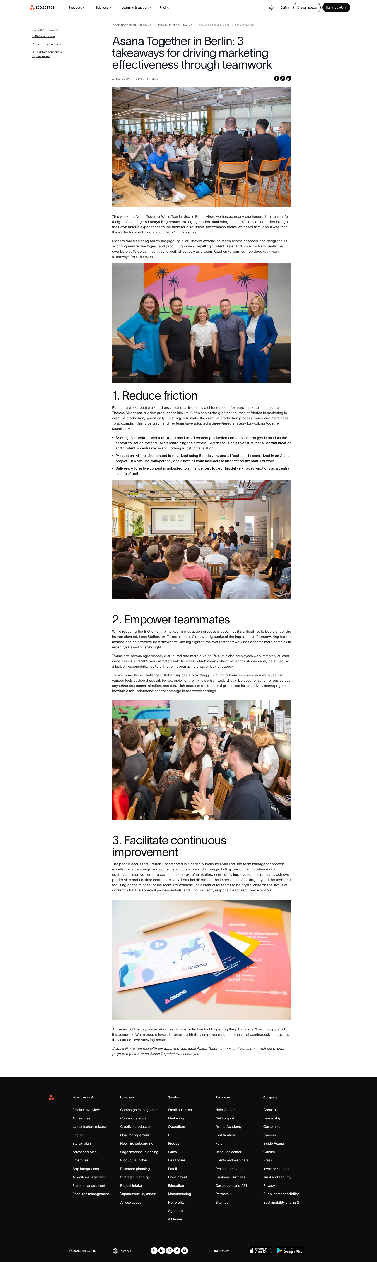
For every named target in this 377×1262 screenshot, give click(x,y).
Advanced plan (84, 1152)
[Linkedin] (161, 1250)
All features (81, 1118)
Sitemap (222, 1202)
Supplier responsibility (281, 1194)
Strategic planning (134, 1177)
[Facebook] (176, 1250)
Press (267, 1160)
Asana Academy (229, 1126)
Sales (172, 1152)
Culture (269, 1152)
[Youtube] (184, 1250)
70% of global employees (233, 656)
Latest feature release (89, 1126)
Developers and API (231, 1185)
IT (169, 1135)
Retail (172, 1169)
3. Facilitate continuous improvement (47, 54)
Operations (177, 1126)
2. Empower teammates (47, 44)
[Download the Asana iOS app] (261, 1250)
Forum (220, 1143)
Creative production (136, 1126)
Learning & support (135, 7)
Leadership (272, 1118)
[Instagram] (169, 1250)
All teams (175, 1219)
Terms (211, 1250)
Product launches (134, 1160)
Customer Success (230, 1177)
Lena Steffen (149, 637)
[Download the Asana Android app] (289, 1250)
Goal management (134, 1135)
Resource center (228, 1152)
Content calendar (134, 1118)
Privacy (269, 1185)
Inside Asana (273, 1143)
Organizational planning (139, 1152)
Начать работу (336, 7)
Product (174, 1143)
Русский (125, 1251)
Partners (222, 1194)
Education (176, 1185)
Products (75, 7)
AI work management (89, 1177)
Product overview (86, 1110)
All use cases (130, 1202)
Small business (180, 1110)
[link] (132, 26)
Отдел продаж (307, 7)
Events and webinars (232, 1160)
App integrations (85, 1169)
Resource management (90, 1194)
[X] (154, 1250)
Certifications (226, 1135)
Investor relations (276, 1169)
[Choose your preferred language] (271, 7)
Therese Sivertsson (127, 413)
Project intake (131, 1185)
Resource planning (135, 1169)
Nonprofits (176, 1202)
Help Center (225, 1110)
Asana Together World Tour (156, 216)
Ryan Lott (227, 864)
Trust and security (277, 1177)
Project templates (229, 1169)
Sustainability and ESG (281, 1202)
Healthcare (176, 1160)
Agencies (175, 1211)
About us (270, 1110)
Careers (269, 1135)
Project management (88, 1185)
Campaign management (139, 1110)
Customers (271, 1126)
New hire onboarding (136, 1143)
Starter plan (81, 1143)
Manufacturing (179, 1194)
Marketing (176, 1118)
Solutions (101, 7)
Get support (225, 1118)
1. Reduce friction (43, 36)
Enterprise (80, 1160)
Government (177, 1177)
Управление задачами (138, 1194)
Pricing (164, 7)
